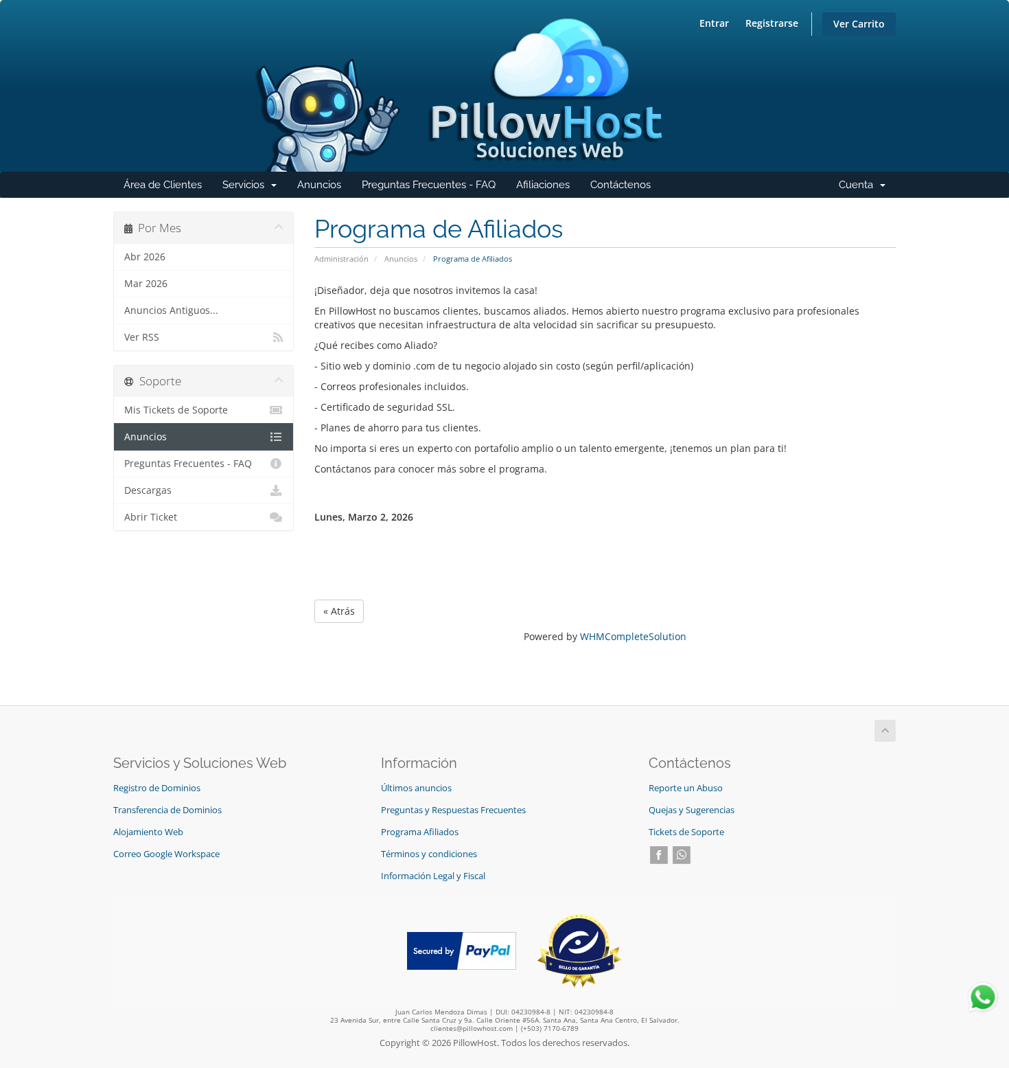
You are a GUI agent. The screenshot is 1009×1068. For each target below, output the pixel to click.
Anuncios (319, 185)
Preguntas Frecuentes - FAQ (429, 185)
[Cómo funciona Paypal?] (461, 949)
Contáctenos (620, 185)
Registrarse (771, 23)
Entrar (714, 23)
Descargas (148, 490)
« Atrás (339, 610)
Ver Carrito (859, 23)
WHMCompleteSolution (633, 636)
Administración (341, 258)
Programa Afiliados (420, 832)
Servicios (254, 188)
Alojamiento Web (148, 832)
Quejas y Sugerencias (691, 810)
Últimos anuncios (416, 788)
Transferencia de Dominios (167, 810)
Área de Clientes (163, 185)
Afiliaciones (543, 185)
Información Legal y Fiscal (433, 876)
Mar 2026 (145, 283)
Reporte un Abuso (686, 788)
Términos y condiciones (429, 854)
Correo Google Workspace (166, 854)
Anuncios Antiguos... (171, 310)
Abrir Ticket (150, 517)
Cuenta (867, 188)
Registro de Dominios (156, 788)
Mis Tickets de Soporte (176, 410)
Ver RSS (141, 337)
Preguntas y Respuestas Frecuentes (453, 810)
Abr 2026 (144, 257)
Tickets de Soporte (686, 832)
